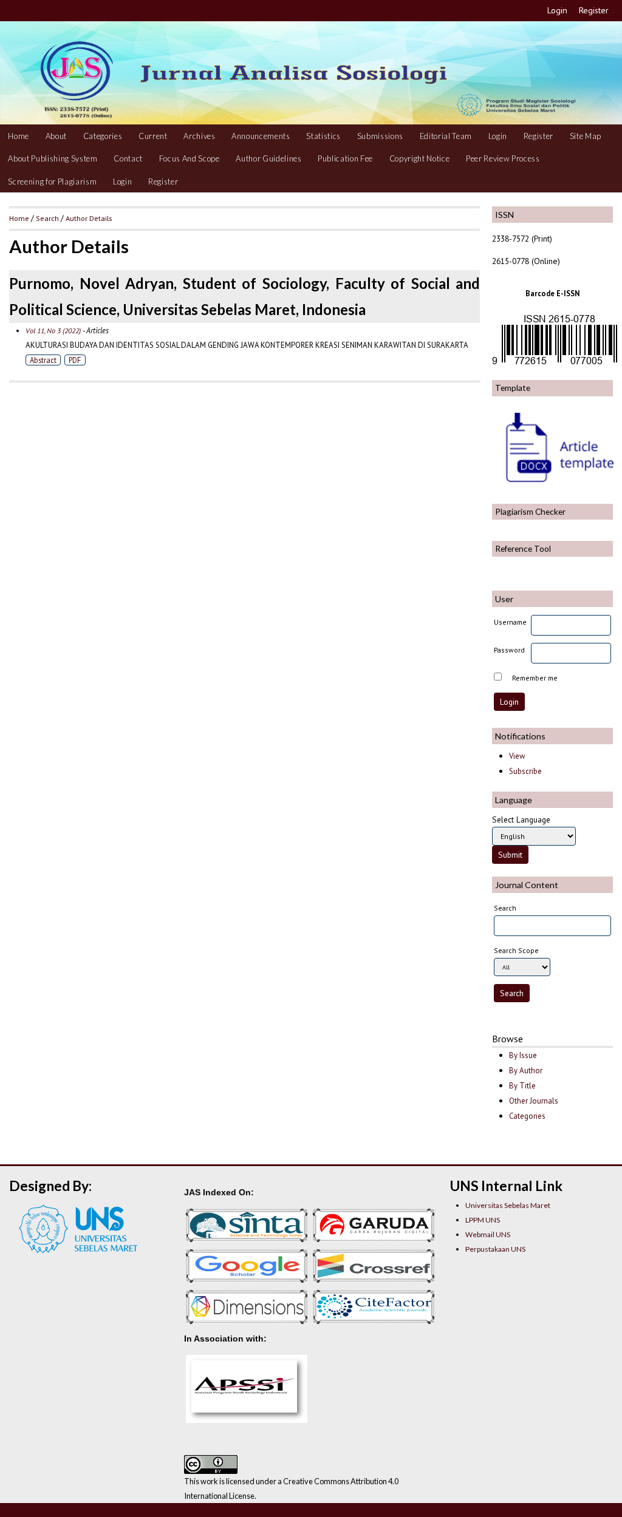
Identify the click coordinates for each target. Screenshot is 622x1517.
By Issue (523, 1055)
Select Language (521, 819)
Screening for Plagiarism (52, 181)
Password (509, 649)
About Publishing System (52, 158)
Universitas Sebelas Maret (507, 1205)
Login (557, 10)
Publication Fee (345, 158)
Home (18, 136)
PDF (75, 360)
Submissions (380, 136)
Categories (103, 136)
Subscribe (525, 771)
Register (594, 10)
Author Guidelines (268, 158)
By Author (525, 1070)
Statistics (323, 136)
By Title (522, 1086)
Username (510, 621)
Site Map (585, 136)
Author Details (89, 218)
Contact (128, 158)
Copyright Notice (419, 158)
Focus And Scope (189, 158)
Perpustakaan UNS (495, 1249)
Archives (199, 136)
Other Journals (533, 1101)
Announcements (260, 136)
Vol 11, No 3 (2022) (53, 330)
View (517, 756)
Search (47, 218)
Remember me (535, 677)
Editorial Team (446, 136)
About (56, 136)
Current (153, 136)
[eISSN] (554, 364)
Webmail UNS (487, 1234)
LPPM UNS (482, 1219)
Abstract (43, 360)
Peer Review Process (503, 158)
